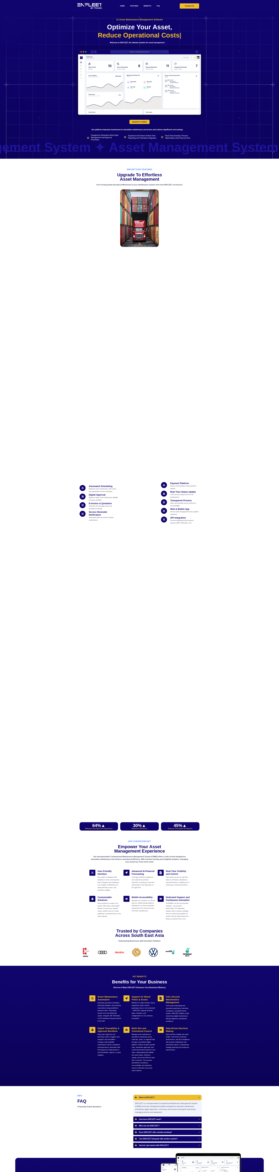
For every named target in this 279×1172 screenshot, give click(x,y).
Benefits (147, 6)
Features (134, 6)
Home (122, 6)
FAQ (158, 6)
